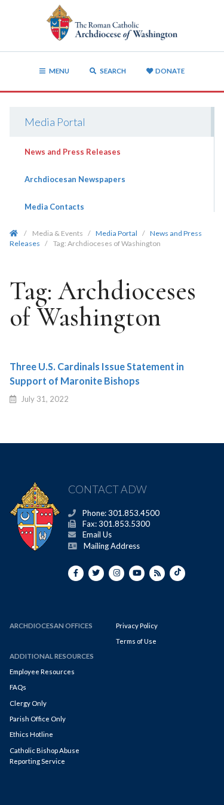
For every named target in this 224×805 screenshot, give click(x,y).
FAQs (18, 687)
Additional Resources (52, 656)
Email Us (97, 534)
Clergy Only (28, 703)
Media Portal (54, 121)
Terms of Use (136, 641)
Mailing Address (112, 546)
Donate (170, 71)
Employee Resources (42, 671)
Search (112, 71)
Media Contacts (54, 206)
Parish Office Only (38, 719)
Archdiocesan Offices (51, 625)
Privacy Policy (137, 625)
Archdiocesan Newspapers (74, 179)
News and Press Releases (72, 151)
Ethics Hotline (31, 734)
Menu (59, 71)
